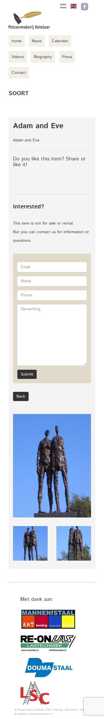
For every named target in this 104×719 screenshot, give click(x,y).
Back (20, 396)
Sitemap (58, 710)
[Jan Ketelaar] (33, 20)
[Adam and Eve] (52, 465)
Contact (19, 73)
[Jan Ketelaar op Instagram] (96, 6)
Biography (43, 57)
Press (67, 57)
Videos (18, 57)
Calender (60, 41)
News (37, 41)
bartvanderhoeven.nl (41, 714)
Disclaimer (71, 710)
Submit (27, 374)
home (17, 41)
